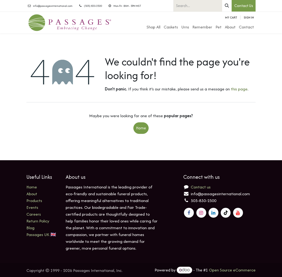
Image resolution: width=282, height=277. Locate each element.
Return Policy (37, 221)
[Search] (227, 6)
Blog (30, 228)
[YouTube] (238, 213)
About (31, 194)
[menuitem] (153, 27)
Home (141, 128)
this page (239, 89)
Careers (33, 214)
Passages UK (37, 234)
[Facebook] (189, 213)
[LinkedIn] (213, 213)
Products (34, 200)
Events (32, 207)
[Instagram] (201, 213)
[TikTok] (226, 213)
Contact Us (243, 5)
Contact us (201, 187)
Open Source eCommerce (232, 270)
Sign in (249, 17)
